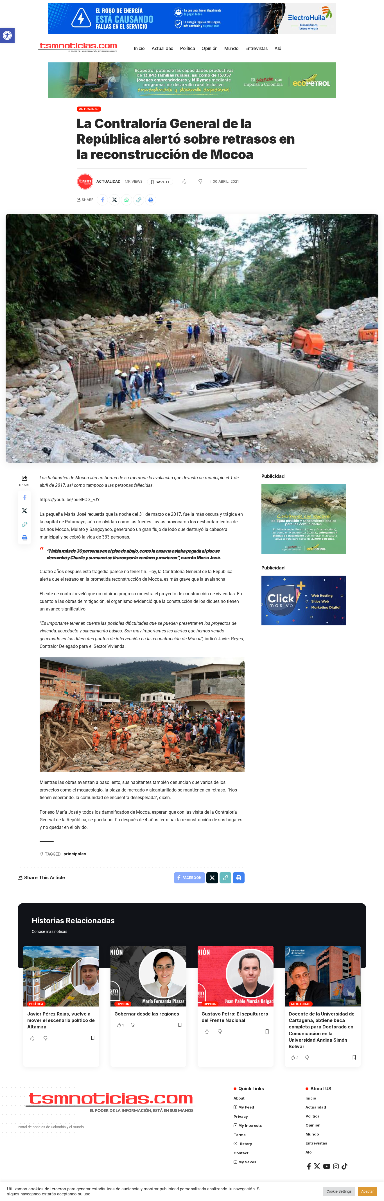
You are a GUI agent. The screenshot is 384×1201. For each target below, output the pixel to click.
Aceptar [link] (367, 1191)
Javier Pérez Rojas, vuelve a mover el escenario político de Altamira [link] (61, 1020)
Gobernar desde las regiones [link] (146, 1014)
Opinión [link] (122, 1004)
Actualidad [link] (89, 109)
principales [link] (75, 853)
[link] (7, 35)
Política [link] (36, 1004)
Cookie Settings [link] (339, 1191)
